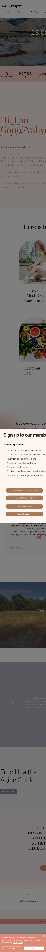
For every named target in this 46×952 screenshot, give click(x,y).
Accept (33, 948)
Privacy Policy (18, 942)
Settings (12, 948)
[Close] (43, 937)
